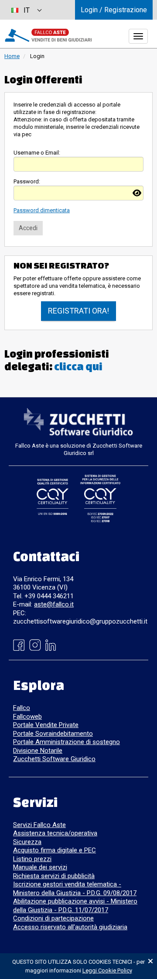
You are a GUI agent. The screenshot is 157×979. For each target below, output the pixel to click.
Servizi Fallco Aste (39, 825)
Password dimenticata (42, 210)
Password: (27, 181)
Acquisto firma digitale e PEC (54, 850)
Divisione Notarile (37, 751)
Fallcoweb (27, 716)
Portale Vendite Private (45, 725)
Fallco (21, 708)
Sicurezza (27, 842)
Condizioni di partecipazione (53, 918)
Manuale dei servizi (40, 867)
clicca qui (78, 366)
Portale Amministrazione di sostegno (66, 742)
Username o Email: (37, 152)
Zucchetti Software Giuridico (54, 759)
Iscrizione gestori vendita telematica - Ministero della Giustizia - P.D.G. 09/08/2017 (75, 888)
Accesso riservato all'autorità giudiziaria (70, 927)
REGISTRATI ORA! (78, 310)
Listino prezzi (32, 859)
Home (12, 56)
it (27, 10)
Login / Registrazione (114, 10)
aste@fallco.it (54, 604)
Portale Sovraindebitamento (53, 734)
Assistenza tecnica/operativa (55, 833)
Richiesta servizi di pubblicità (54, 876)
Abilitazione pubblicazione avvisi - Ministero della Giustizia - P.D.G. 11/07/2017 (75, 905)
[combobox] (26, 10)
